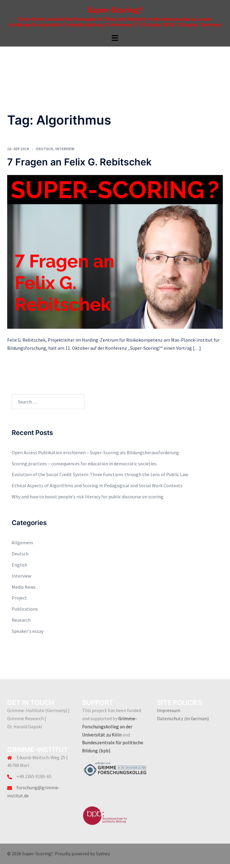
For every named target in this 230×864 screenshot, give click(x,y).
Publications (25, 609)
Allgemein (22, 542)
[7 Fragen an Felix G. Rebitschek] (115, 251)
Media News (24, 587)
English (19, 565)
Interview (64, 149)
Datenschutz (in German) (183, 718)
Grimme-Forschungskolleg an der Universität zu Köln (109, 726)
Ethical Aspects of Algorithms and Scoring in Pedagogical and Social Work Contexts (97, 485)
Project (19, 598)
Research (21, 620)
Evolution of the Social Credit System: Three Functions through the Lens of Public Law (100, 474)
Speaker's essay (27, 631)
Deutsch (44, 149)
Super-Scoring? (115, 10)
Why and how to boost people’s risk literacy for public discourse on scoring (88, 497)
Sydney (103, 853)
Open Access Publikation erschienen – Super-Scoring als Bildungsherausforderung (95, 452)
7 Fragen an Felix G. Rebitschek (79, 162)
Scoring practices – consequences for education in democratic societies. (84, 464)
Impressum (168, 710)
